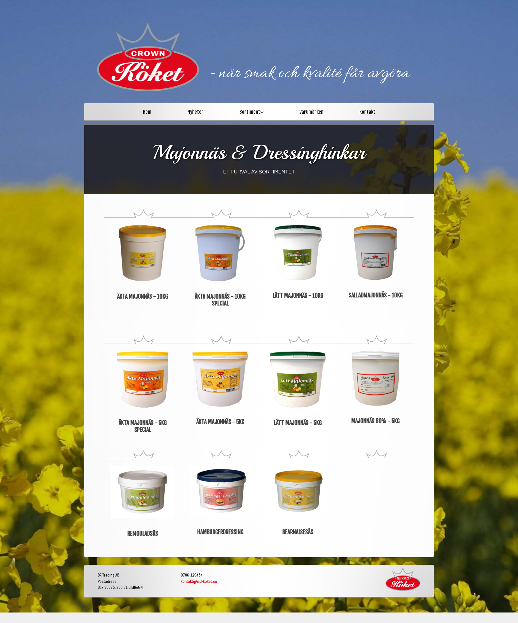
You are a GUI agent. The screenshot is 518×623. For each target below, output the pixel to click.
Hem (147, 112)
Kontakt (367, 112)
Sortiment (250, 112)
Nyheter (195, 112)
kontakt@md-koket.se (199, 581)
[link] (251, 109)
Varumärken (311, 112)
